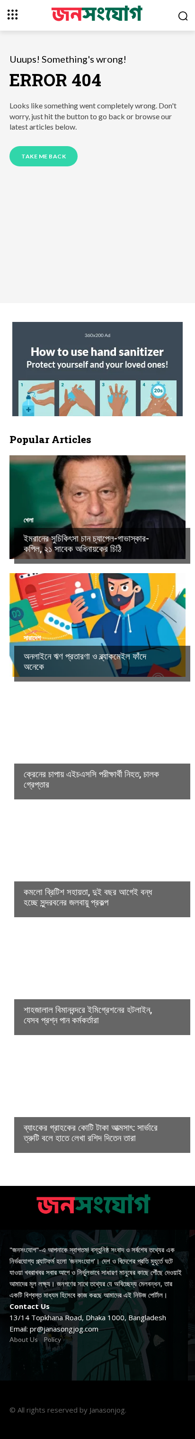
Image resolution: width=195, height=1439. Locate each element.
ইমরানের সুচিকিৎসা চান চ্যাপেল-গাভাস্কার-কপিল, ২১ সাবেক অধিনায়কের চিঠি (86, 543)
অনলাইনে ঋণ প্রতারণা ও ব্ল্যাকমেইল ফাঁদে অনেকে (85, 661)
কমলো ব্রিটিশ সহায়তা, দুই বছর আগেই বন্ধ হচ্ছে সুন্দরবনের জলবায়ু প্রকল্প (88, 897)
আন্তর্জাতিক (37, 873)
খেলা (29, 520)
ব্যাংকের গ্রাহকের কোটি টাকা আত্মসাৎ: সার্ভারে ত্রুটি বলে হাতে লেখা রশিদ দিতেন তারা (91, 1132)
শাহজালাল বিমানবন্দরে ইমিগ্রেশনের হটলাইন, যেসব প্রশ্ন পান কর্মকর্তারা (88, 1014)
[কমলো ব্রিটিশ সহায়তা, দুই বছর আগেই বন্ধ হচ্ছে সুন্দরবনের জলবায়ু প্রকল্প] (97, 861)
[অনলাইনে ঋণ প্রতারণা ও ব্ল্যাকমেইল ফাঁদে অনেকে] (97, 625)
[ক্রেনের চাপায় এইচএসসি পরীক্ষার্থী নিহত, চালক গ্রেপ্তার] (97, 743)
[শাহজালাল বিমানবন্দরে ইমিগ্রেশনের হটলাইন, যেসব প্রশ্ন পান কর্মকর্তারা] (97, 978)
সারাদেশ (32, 637)
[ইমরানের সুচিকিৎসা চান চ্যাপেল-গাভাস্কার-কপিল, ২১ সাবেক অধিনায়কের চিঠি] (97, 507)
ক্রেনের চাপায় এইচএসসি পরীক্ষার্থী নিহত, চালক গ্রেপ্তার (91, 779)
